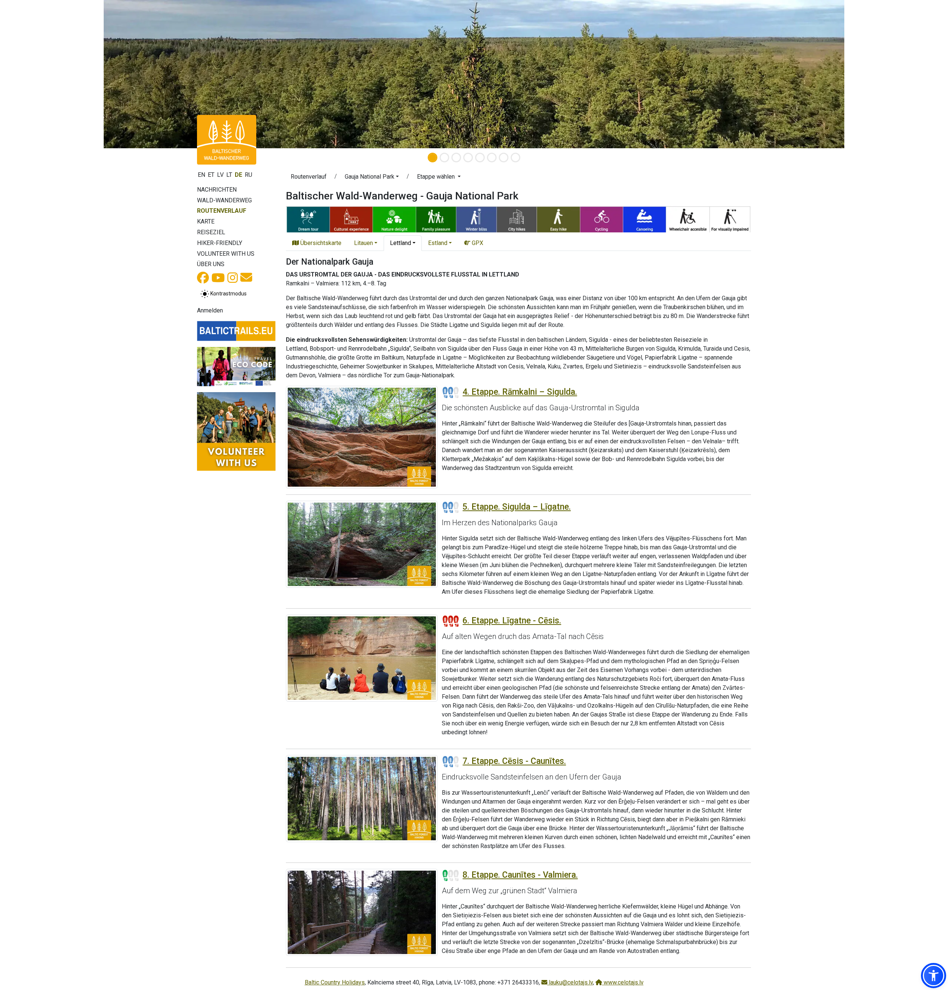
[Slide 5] (480, 157)
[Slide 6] (492, 157)
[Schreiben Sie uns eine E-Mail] (246, 279)
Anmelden (210, 310)
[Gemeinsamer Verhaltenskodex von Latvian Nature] (236, 366)
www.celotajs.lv (623, 982)
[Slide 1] (432, 157)
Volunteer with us (225, 253)
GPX (476, 242)
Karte (205, 221)
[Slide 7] (503, 157)
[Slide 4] (468, 157)
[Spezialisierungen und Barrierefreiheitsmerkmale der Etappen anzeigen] (518, 218)
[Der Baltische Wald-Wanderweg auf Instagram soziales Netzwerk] (232, 280)
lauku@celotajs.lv (570, 982)
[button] (372, 178)
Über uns (210, 264)
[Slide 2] (444, 157)
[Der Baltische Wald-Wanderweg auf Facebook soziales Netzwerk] (203, 280)
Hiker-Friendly (219, 242)
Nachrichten (217, 189)
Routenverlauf (221, 210)
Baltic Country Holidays (335, 982)
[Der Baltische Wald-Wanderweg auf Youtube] (218, 280)
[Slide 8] (515, 157)
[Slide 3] (456, 157)
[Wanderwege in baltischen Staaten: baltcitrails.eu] (236, 331)
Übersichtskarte (320, 242)
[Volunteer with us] (236, 431)
